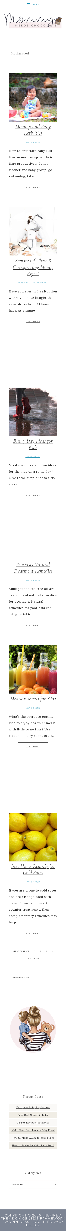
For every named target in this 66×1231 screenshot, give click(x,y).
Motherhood (33, 142)
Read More (33, 187)
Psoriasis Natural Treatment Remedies (33, 567)
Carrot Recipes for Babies (33, 1122)
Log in (39, 1222)
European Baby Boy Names (33, 1107)
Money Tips (24, 283)
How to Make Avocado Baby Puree (33, 1137)
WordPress (17, 1222)
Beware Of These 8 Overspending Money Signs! (33, 267)
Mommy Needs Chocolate (33, 20)
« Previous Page (21, 951)
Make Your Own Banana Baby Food (33, 1130)
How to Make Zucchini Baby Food (33, 1145)
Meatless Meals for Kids (33, 698)
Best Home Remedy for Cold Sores (33, 869)
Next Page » (33, 958)
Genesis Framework (43, 1219)
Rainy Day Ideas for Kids (33, 444)
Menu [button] (35, 4)
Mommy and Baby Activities (33, 129)
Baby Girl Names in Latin (33, 1115)
